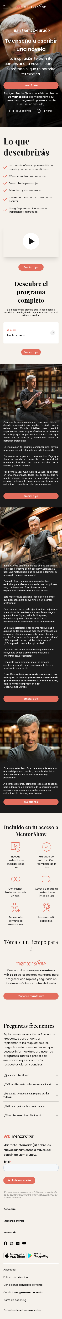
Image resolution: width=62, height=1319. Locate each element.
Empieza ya (31, 267)
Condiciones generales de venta (23, 1285)
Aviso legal (9, 1269)
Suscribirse (31, 802)
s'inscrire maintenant (31, 996)
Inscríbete (31, 85)
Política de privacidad (16, 1277)
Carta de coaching (14, 1300)
